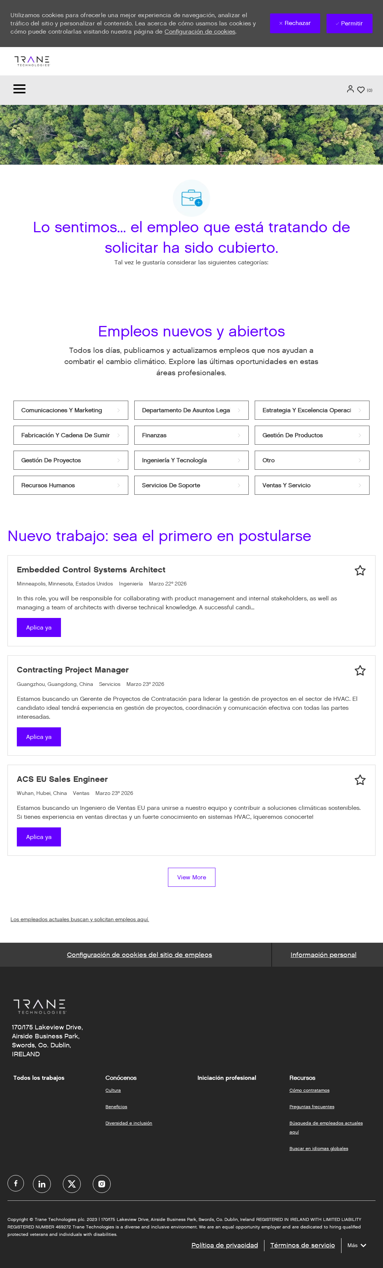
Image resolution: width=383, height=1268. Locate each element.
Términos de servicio (302, 1245)
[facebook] (15, 1183)
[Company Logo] (31, 61)
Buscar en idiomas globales (318, 1148)
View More (191, 877)
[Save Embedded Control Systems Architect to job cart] (360, 570)
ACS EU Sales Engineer (62, 779)
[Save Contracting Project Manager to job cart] (360, 671)
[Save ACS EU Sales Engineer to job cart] (360, 780)
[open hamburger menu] (19, 90)
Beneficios (116, 1106)
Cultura (113, 1090)
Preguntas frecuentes (311, 1106)
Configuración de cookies (200, 31)
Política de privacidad (225, 1245)
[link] (70, 410)
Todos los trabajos (38, 1078)
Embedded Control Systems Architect (91, 570)
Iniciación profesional (226, 1078)
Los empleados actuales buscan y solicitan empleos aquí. (79, 919)
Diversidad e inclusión (128, 1123)
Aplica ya (39, 627)
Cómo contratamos (309, 1090)
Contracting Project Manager (73, 670)
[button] (351, 88)
